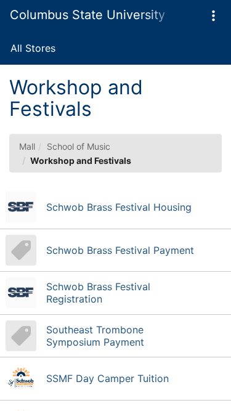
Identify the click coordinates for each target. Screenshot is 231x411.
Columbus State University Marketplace (90, 14)
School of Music (78, 146)
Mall (27, 146)
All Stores (32, 48)
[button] (213, 16)
